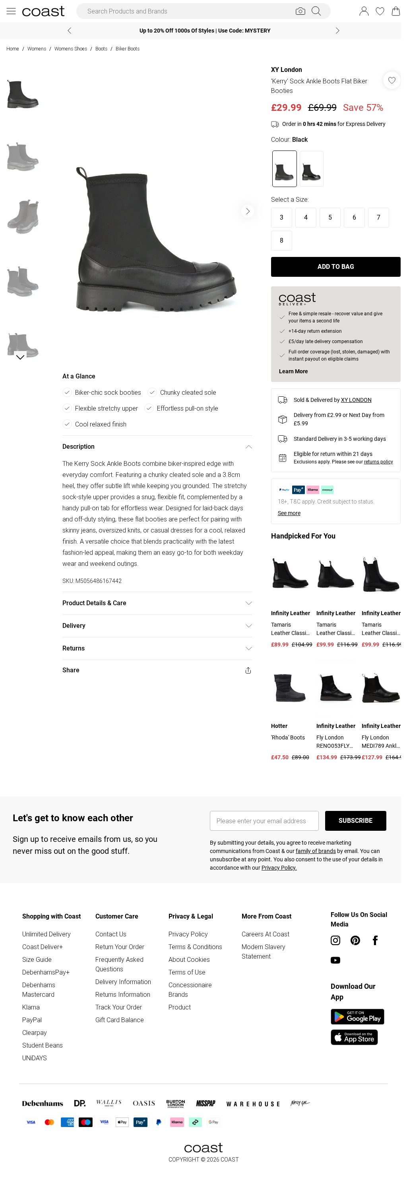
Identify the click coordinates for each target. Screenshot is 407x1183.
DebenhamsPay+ (46, 972)
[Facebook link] (375, 940)
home (12, 49)
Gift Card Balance (119, 1020)
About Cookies (189, 959)
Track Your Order (118, 1007)
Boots (101, 49)
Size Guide (37, 959)
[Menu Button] (11, 11)
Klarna (31, 1007)
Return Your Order (119, 947)
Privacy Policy (188, 934)
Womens (36, 49)
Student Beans (42, 1045)
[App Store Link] (357, 1027)
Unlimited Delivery (46, 934)
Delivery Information (123, 982)
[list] (157, 211)
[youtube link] (335, 960)
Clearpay (34, 1032)
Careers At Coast (265, 934)
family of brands (316, 851)
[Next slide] (338, 30)
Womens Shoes (70, 49)
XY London (286, 69)
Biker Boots (128, 49)
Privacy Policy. (279, 868)
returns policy (378, 462)
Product (180, 1007)
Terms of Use (187, 972)
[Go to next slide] (247, 211)
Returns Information (122, 994)
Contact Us (110, 934)
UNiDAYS (34, 1058)
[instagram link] (335, 940)
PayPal (32, 1020)
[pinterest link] (355, 940)
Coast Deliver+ (42, 947)
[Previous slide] (69, 30)
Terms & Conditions (195, 947)
